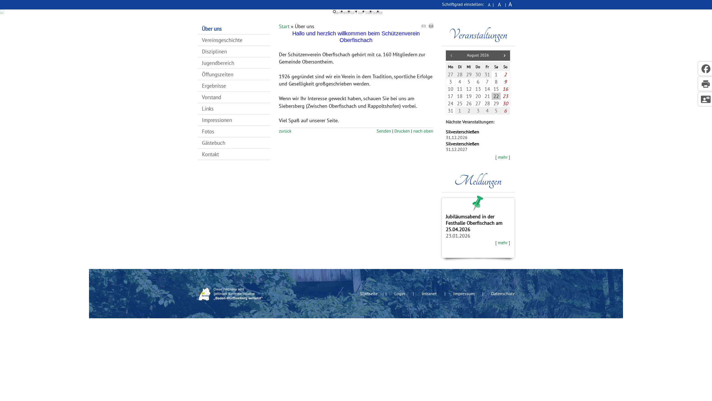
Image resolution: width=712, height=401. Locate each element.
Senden (384, 131)
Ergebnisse (214, 85)
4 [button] (356, 12)
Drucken (402, 131)
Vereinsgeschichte (222, 39)
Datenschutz (503, 293)
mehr (503, 157)
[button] (504, 55)
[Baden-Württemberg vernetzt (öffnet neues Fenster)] (231, 302)
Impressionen (217, 119)
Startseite (369, 293)
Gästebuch (213, 142)
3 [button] (349, 12)
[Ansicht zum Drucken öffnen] (431, 26)
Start (284, 26)
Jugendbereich (218, 62)
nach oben (423, 131)
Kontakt (210, 154)
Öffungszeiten (217, 74)
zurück (285, 131)
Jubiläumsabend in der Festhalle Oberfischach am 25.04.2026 (474, 223)
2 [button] (341, 12)
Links (208, 108)
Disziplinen (214, 51)
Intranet (429, 293)
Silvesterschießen (462, 132)
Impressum (463, 293)
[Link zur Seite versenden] (423, 26)
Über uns (212, 28)
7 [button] (378, 12)
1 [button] (334, 12)
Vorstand (211, 97)
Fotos (208, 131)
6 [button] (370, 12)
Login (399, 293)
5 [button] (363, 12)
